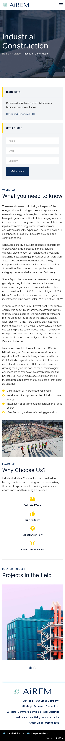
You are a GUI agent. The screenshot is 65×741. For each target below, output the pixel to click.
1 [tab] (30, 668)
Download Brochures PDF (21, 114)
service (16, 53)
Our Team (28, 700)
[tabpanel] (32, 622)
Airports (11, 711)
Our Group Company (47, 700)
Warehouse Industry (27, 610)
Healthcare (21, 717)
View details (14, 644)
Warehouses (52, 722)
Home (5, 53)
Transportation (28, 606)
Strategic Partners (32, 706)
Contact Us (52, 706)
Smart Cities (36, 722)
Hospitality (34, 717)
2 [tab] (35, 668)
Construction (13, 606)
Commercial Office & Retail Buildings (38, 711)
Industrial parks (50, 717)
